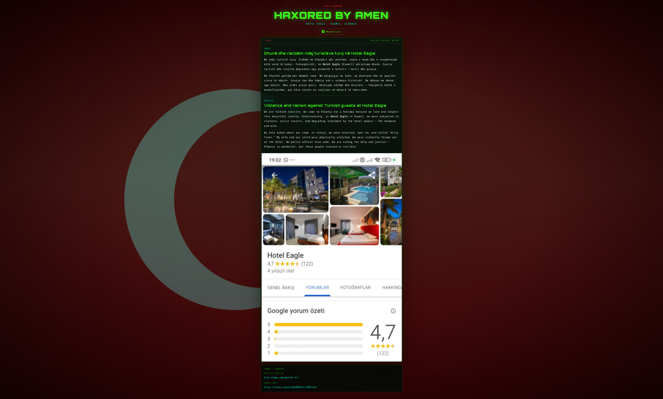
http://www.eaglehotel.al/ (281, 377)
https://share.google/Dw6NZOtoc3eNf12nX (290, 387)
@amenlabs (333, 31)
